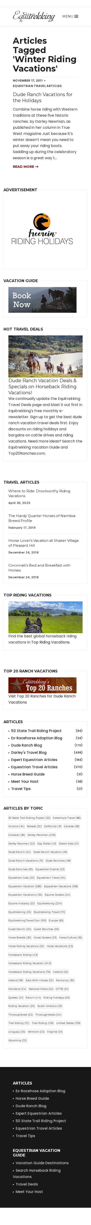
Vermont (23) (36, 1031)
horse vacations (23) (60, 946)
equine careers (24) (57, 894)
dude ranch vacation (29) (50, 852)
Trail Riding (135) (43, 1023)
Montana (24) (17, 989)
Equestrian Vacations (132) (25, 894)
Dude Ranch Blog (47, 745)
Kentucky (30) (65, 980)
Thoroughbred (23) (20, 1014)
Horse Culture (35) (70, 937)
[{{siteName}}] (34, 16)
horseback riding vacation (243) (29, 963)
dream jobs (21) (69, 843)
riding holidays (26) (56, 997)
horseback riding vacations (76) (29, 972)
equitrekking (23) (19, 912)
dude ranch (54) (19, 852)
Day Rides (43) (46, 843)
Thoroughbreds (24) (48, 1014)
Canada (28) (71, 826)
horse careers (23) (45, 937)
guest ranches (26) (46, 929)
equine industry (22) (21, 903)
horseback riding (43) (23, 954)
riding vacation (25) (21, 1006)
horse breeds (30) (19, 937)
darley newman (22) (21, 843)
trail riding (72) (18, 1023)
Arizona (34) (16, 826)
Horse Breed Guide (47, 774)
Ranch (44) (33, 997)
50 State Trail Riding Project (47, 730)
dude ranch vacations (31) (25, 860)
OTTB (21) (62, 989)
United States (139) (68, 1023)
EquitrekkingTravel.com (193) (27, 920)
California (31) (53, 826)
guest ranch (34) (20, 929)
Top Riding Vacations (50, 642)
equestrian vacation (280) (25, 886)
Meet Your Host (47, 781)
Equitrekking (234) (49, 903)
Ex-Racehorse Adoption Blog (47, 738)
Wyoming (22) (17, 1040)
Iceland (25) (60, 972)
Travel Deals (27, 1184)
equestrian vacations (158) (61, 886)
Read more (24, 166)
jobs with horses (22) (40, 980)
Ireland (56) (15, 980)
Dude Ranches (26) (20, 869)
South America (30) (49, 1006)
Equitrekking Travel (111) (49, 912)
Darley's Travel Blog (47, 752)
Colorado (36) (16, 835)
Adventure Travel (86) (67, 817)
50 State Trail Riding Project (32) (29, 817)
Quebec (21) (15, 997)
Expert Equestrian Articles (47, 759)
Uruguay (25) (16, 1031)
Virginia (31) (55, 1031)
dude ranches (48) (58, 860)
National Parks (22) (41, 989)
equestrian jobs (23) (21, 877)
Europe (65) (56, 920)
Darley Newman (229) (42, 835)
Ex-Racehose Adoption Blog (40, 1090)
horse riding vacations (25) (26, 946)
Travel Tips (47, 788)
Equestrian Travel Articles (47, 767)
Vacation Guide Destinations (42, 1162)
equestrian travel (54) (51, 877)
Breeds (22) (34, 826)
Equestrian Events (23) (50, 869)
